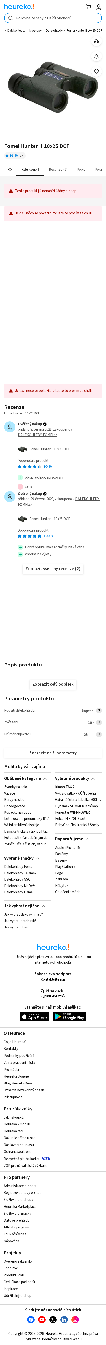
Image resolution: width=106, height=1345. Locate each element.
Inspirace (11, 1289)
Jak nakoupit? (14, 1117)
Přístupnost (13, 1097)
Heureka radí (13, 1131)
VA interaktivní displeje (21, 825)
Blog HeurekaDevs (18, 1083)
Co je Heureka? (15, 1042)
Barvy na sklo (14, 799)
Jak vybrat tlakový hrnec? (23, 914)
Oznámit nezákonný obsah (24, 1090)
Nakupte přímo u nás (19, 1138)
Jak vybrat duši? (16, 927)
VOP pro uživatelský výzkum (25, 1165)
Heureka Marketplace (20, 1206)
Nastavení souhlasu (19, 1145)
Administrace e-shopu (20, 1185)
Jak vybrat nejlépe (21, 906)
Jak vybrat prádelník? (20, 921)
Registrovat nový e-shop (23, 1192)
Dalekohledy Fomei (18, 866)
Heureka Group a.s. (59, 1333)
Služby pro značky (17, 1213)
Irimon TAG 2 (64, 787)
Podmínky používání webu (62, 1339)
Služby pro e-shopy (18, 1199)
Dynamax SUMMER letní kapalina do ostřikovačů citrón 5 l (78, 806)
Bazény (61, 860)
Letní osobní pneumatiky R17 (26, 818)
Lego (59, 873)
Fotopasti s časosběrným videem (27, 838)
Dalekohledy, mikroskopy (24, 30)
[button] (30, 170)
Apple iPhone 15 (67, 847)
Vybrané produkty (72, 779)
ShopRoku (11, 1268)
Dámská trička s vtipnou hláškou (27, 831)
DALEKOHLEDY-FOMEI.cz (37, 435)
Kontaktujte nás (53, 979)
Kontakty (11, 1048)
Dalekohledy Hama (18, 892)
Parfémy (61, 854)
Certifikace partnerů (19, 1282)
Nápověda (11, 1241)
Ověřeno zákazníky (18, 1261)
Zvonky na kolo (15, 787)
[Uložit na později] (96, 71)
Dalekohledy (54, 30)
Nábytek (61, 886)
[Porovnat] (96, 41)
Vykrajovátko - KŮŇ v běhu (75, 793)
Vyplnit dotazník (53, 996)
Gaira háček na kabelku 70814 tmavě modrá (78, 799)
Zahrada (61, 879)
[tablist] (53, 170)
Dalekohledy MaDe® (19, 886)
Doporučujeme (69, 839)
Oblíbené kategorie (22, 779)
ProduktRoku (14, 1275)
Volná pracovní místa (19, 1062)
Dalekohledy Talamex (20, 873)
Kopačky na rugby (17, 812)
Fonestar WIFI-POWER (72, 812)
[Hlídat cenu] (96, 56)
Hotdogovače (14, 806)
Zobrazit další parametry (53, 753)
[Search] (10, 169)
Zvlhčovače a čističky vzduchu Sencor (27, 844)
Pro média (11, 1069)
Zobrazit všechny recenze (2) (53, 569)
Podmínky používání (19, 1055)
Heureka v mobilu (17, 1124)
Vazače (9, 793)
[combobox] (53, 18)
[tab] (30, 170)
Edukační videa (15, 1234)
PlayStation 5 (65, 866)
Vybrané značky (19, 858)
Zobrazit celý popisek (53, 684)
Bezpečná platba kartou (22, 1159)
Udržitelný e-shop (17, 1295)
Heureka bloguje (16, 1076)
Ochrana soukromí (17, 1151)
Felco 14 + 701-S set (70, 818)
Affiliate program (16, 1227)
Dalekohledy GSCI (17, 879)
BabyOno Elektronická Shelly (77, 825)
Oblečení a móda (67, 892)
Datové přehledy (16, 1220)
